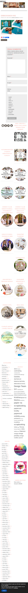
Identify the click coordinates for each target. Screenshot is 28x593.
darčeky (22, 381)
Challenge (4, 369)
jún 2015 (4, 559)
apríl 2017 (4, 518)
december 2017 (6, 503)
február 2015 (5, 567)
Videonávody (5, 403)
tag (18, 427)
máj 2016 (4, 539)
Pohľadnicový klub (6, 389)
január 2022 (4, 443)
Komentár (10, 58)
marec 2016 (5, 543)
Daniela (17, 377)
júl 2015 (4, 558)
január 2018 (5, 501)
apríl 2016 (4, 541)
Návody (4, 384)
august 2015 (5, 556)
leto (25, 397)
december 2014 (6, 571)
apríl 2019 (4, 473)
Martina (17, 400)
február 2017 (5, 522)
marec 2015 (5, 565)
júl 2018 (4, 490)
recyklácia (17, 422)
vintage (16, 433)
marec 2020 (4, 455)
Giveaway (4, 376)
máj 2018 (4, 494)
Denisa (23, 383)
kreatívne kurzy (22, 395)
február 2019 (5, 477)
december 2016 (6, 526)
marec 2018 (5, 498)
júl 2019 (4, 468)
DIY (15, 389)
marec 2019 (5, 475)
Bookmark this (4, 40)
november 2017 (6, 505)
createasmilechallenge (19, 374)
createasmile (17, 372)
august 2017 (5, 511)
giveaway (15, 391)
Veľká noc (16, 431)
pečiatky (22, 416)
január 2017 (5, 524)
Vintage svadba (5, 405)
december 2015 (6, 548)
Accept (4, 590)
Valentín (19, 429)
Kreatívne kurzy (5, 380)
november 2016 (6, 528)
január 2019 (5, 479)
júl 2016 (4, 535)
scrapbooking (19, 424)
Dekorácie (4, 372)
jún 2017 (4, 515)
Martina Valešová (15, 17)
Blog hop (4, 365)
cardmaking (17, 371)
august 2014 (5, 578)
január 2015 (5, 569)
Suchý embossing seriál (7, 395)
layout (22, 397)
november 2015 (6, 550)
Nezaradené (5, 385)
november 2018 (6, 483)
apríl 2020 (4, 453)
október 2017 (5, 507)
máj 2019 (4, 471)
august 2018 (5, 488)
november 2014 (6, 573)
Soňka (15, 427)
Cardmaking (4, 367)
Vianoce (4, 401)
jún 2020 (4, 449)
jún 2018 (4, 492)
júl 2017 (4, 513)
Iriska (15, 395)
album (15, 369)
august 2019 (5, 466)
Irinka (24, 393)
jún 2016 (4, 537)
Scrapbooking (5, 393)
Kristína (17, 397)
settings (16, 588)
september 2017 (6, 509)
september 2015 (6, 554)
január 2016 (5, 546)
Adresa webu (9, 90)
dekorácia (17, 383)
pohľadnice (17, 418)
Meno (9, 76)
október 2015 (5, 552)
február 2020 (5, 457)
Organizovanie (5, 387)
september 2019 (6, 464)
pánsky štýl (20, 420)
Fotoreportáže (5, 374)
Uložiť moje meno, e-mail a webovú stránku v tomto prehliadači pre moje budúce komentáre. (11, 106)
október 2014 (5, 574)
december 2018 (6, 481)
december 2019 (6, 460)
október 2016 (5, 530)
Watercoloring (5, 407)
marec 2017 (5, 520)
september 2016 (6, 531)
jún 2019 (4, 470)
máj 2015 (4, 561)
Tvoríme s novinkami (7, 398)
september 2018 (6, 486)
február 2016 (5, 544)
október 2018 (5, 485)
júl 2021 (4, 447)
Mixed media (5, 382)
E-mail (9, 82)
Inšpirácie (4, 378)
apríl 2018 (4, 496)
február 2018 (5, 500)
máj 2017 (4, 516)
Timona (21, 427)
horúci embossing (18, 393)
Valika (23, 429)
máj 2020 (4, 451)
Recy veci (4, 391)
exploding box (20, 389)
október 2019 (5, 462)
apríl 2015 (4, 563)
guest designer (21, 391)
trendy (15, 429)
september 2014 (6, 576)
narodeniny (22, 400)
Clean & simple (5, 370)
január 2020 (4, 458)
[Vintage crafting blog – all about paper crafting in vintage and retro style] (14, 7)
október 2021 (5, 445)
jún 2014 (4, 580)
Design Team (20, 386)
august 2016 (5, 533)
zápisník (20, 437)
